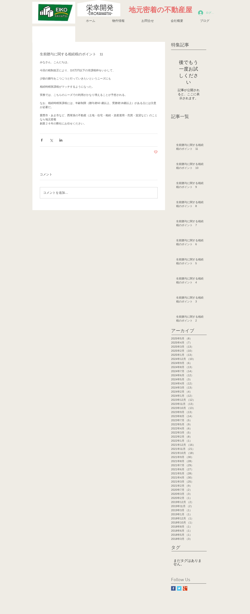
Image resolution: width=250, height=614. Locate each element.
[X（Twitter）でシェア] (51, 140)
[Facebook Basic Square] (173, 588)
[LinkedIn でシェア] (61, 140)
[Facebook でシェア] (42, 140)
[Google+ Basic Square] (185, 588)
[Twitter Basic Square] (179, 588)
